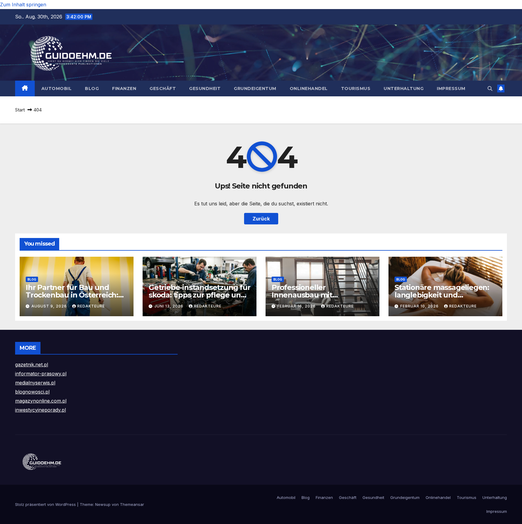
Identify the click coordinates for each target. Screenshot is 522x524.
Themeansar (132, 504)
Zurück (261, 219)
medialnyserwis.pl (35, 383)
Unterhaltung (404, 88)
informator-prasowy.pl (40, 374)
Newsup (103, 504)
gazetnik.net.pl (31, 365)
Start (20, 110)
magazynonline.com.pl (40, 401)
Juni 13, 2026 (169, 306)
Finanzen (124, 88)
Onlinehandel (309, 88)
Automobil (56, 88)
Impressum (451, 88)
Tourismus (356, 88)
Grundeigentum (255, 88)
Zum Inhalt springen (23, 5)
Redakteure (91, 306)
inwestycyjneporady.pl (40, 410)
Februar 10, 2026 (420, 306)
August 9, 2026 (49, 306)
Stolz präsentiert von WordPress (46, 504)
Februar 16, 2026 (297, 306)
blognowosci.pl (32, 392)
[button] (490, 88)
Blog (92, 88)
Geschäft (163, 88)
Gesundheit (205, 88)
